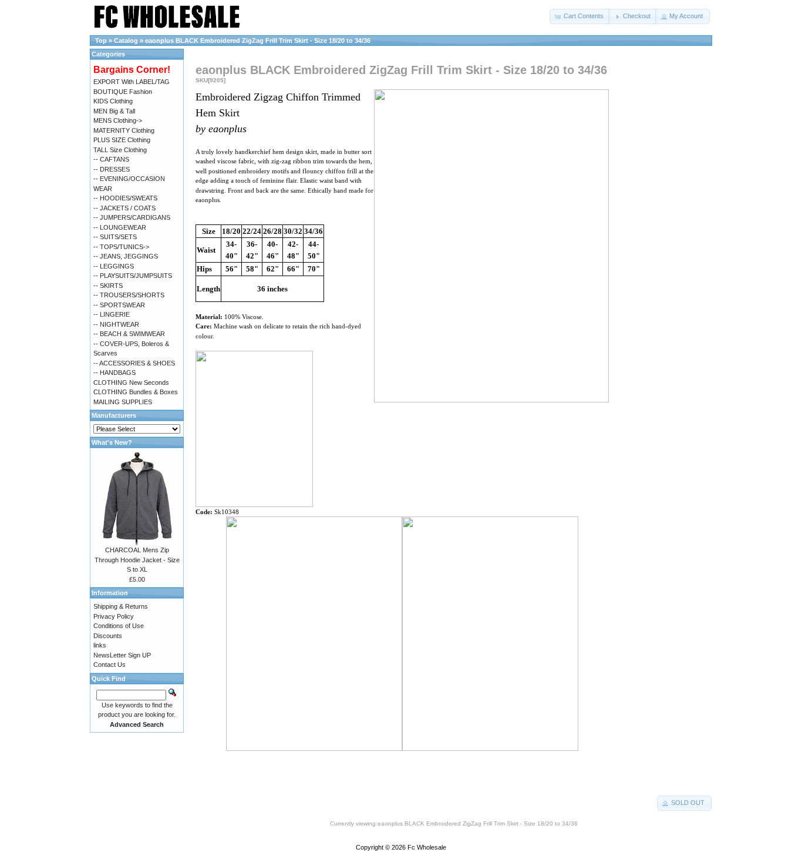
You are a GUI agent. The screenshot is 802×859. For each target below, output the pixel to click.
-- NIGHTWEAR (116, 324)
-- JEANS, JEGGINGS (125, 256)
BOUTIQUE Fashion (122, 91)
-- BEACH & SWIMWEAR (129, 333)
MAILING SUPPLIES (122, 401)
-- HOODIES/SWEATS (125, 198)
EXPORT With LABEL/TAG (131, 81)
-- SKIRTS (108, 285)
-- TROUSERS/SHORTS (128, 294)
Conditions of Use (118, 625)
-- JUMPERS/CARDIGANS (131, 217)
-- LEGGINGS (113, 266)
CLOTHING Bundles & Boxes (135, 391)
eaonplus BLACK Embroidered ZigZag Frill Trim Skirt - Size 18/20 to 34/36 (257, 40)
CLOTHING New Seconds (131, 382)
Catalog (126, 40)
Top (101, 40)
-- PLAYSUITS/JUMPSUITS (132, 275)
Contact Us (109, 664)
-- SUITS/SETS (115, 236)
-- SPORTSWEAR (119, 304)
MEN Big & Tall (114, 111)
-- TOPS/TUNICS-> (121, 246)
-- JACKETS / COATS (124, 208)
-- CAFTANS (111, 159)
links (99, 645)
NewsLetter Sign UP (122, 655)
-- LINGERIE (111, 314)
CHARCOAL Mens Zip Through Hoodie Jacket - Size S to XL (137, 559)
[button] (580, 16)
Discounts (107, 635)
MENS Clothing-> (117, 120)
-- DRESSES (111, 169)
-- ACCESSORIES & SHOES (134, 363)
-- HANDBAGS (114, 372)
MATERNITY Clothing (123, 130)
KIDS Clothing (113, 101)
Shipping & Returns (120, 606)
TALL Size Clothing (120, 149)
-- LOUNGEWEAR (119, 227)
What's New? (112, 442)
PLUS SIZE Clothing (121, 139)
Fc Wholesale (426, 847)
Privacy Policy (113, 616)
